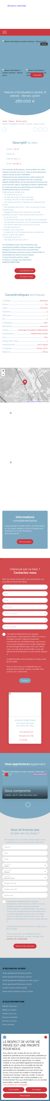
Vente (4, 121)
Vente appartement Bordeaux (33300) (17, 984)
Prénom (7, 587)
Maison (11, 121)
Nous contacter (8, 1024)
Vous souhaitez (8, 619)
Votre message (10, 627)
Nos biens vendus (9, 1021)
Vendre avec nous (9, 1014)
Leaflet (28, 401)
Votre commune (10, 613)
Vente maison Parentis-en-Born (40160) (17, 991)
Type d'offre (7, 864)
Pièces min (8, 895)
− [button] (3, 374)
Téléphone (8, 607)
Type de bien (7, 870)
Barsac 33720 (21, 121)
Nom (6, 594)
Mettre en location (9, 1010)
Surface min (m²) (10, 889)
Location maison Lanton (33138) (14, 988)
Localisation (7, 876)
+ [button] (3, 370)
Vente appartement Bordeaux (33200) (17, 973)
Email (6, 600)
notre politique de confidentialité (15, 1085)
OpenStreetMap (37, 401)
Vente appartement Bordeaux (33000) (17, 977)
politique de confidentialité (17, 672)
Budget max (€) (10, 883)
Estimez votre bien (9, 1006)
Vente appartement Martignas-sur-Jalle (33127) (20, 980)
